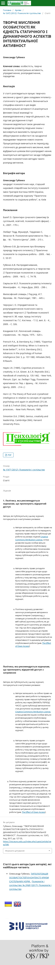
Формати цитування (14, 850)
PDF (9, 455)
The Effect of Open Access (33, 812)
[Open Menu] (3, 3)
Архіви (18, 10)
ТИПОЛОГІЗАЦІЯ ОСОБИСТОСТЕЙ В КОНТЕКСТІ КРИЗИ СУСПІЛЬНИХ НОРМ (29, 877)
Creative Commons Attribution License (32, 711)
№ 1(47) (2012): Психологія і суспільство (22, 13)
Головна (7, 10)
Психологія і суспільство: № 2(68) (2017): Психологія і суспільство (30, 885)
